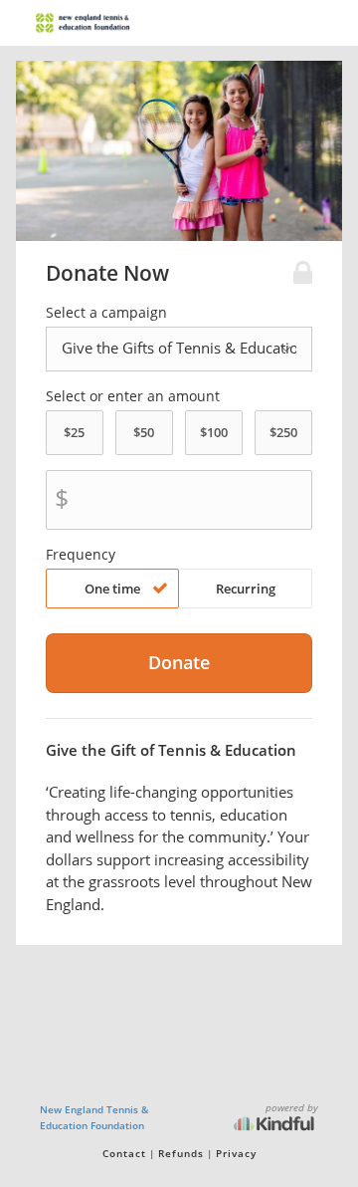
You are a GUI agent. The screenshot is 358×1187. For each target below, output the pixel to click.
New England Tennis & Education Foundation (94, 1117)
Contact (124, 1153)
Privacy (236, 1153)
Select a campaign (106, 313)
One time (112, 588)
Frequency (80, 555)
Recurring (245, 588)
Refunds (181, 1153)
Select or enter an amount (133, 396)
